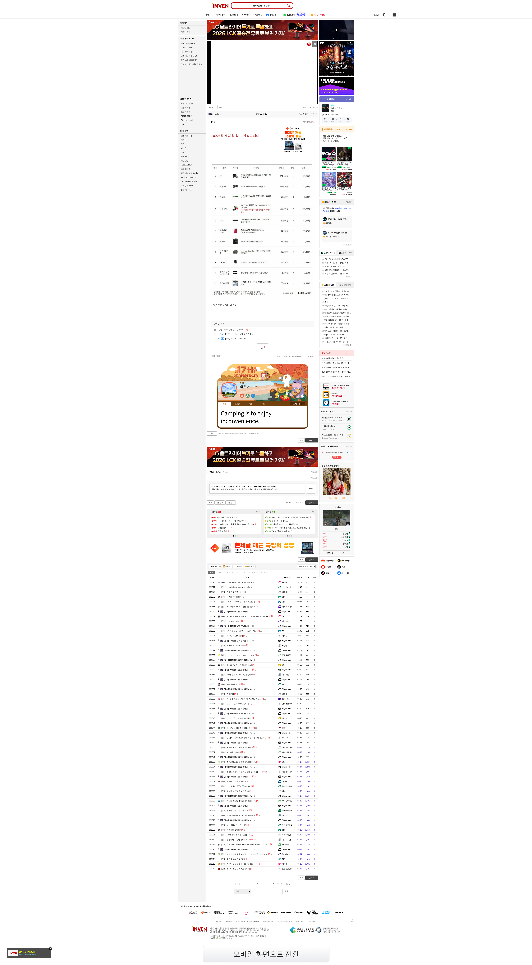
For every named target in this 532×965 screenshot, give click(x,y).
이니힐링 (247, 396)
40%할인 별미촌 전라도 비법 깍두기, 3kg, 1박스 (337, 363)
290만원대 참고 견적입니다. (238, 767)
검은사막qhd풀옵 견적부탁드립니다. (238, 762)
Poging (284, 645)
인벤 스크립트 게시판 (189, 60)
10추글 (239, 566)
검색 (287, 891)
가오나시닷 (286, 840)
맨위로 (300, 502)
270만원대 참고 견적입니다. (238, 650)
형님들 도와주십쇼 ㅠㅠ (233, 645)
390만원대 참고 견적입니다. (238, 679)
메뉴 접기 (297, 403)
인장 (224, 404)
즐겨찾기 (250, 566)
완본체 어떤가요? (231, 597)
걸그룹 (183, 148)
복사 (220, 107)
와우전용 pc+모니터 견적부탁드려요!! (239, 582)
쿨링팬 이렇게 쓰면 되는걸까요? (237, 747)
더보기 (253, 396)
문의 (228, 572)
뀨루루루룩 (286, 655)
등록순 (218, 472)
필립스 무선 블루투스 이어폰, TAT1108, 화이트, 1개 (337, 376)
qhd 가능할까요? (230, 684)
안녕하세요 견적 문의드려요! (235, 840)
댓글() (311, 122)
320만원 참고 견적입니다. (237, 641)
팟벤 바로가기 (186, 136)
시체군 (284, 636)
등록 (311, 488)
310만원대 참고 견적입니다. (238, 733)
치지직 (183, 140)
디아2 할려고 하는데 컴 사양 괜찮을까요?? (241, 699)
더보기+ (258, 512)
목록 (305, 122)
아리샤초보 (286, 621)
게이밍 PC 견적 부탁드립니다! (236, 718)
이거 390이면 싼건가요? (233, 825)
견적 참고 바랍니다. (236, 338)
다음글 (218, 503)
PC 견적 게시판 (187, 120)
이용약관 (239, 922)
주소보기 (212, 107)
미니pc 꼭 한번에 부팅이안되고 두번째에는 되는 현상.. (246, 616)
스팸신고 (300, 356)
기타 (266, 572)
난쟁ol (284, 592)
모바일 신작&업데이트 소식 (191, 64)
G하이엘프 (286, 854)
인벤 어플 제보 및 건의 (190, 56)
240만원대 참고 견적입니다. (238, 723)
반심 (284, 762)
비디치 (284, 616)
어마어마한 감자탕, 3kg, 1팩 (332, 358)
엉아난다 (285, 844)
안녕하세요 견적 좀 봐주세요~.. (230, 330)
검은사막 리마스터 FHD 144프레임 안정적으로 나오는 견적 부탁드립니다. (253, 844)
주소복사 (212, 434)
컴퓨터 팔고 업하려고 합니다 (235, 869)
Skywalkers (216, 114)
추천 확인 (310, 356)
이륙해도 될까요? (231, 830)
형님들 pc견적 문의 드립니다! (236, 791)
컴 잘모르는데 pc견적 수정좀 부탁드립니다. (241, 772)
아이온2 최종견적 (231, 752)
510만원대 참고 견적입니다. (238, 777)
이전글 (229, 503)
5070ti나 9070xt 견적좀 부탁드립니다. (239, 602)
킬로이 (284, 859)
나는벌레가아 (287, 747)
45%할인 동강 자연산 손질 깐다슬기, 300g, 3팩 (337, 367)
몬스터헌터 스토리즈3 (189, 177)
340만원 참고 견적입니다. (237, 713)
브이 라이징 (185, 169)
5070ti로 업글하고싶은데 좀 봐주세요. (239, 631)
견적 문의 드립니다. (232, 592)
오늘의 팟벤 (185, 112)
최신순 (225, 472)
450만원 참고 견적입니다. (237, 626)
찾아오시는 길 (300, 922)
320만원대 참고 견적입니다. (238, 796)
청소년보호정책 (268, 922)
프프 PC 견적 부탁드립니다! (235, 704)
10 (282, 884)
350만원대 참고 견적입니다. (238, 660)
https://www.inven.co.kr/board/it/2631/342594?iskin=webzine (238, 433)
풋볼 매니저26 (186, 190)
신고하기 (292, 356)
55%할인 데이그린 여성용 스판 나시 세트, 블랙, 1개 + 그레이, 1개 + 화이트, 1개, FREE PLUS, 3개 (337, 372)
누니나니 (285, 738)
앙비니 (284, 718)
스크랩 (284, 356)
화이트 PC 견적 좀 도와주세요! (236, 665)
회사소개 (219, 922)
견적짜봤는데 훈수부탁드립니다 (236, 587)
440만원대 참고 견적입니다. (238, 611)
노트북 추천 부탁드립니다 (234, 781)
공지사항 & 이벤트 (188, 43)
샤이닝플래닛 (287, 752)
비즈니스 (229, 922)
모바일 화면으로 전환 (266, 954)
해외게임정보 (186, 156)
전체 (211, 572)
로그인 (376, 15)
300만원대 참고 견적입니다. (238, 757)
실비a (284, 815)
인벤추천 (255, 572)
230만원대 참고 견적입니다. (238, 849)
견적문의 (227, 694)
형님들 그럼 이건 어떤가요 (234, 811)
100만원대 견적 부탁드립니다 (235, 835)
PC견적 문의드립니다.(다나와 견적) (238, 815)
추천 (237, 572)
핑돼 (284, 597)
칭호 (263, 404)
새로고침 (314, 472)
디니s (284, 791)
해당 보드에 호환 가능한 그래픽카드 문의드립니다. (244, 854)
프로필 (237, 404)
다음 (287, 884)
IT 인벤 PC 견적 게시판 (309, 107)
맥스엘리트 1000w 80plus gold (236, 786)
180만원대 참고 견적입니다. (238, 820)
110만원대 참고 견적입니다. (238, 743)
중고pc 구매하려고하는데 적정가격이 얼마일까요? (244, 738)
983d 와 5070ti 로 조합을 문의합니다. (239, 607)
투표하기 (336, 457)
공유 (278, 356)
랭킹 (250, 404)
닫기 (50, 948)
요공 (284, 728)
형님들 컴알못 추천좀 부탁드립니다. (238, 801)
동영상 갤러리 (186, 47)
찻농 (284, 602)
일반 (220, 572)
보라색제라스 (287, 587)
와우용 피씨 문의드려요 (233, 859)
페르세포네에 (287, 607)
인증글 (227, 566)
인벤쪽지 (242, 396)
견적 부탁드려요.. (231, 621)
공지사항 (312, 922)
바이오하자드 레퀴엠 (189, 181)
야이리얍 (285, 675)
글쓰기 (311, 560)
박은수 (284, 864)
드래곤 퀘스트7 (187, 186)
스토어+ (349, 130)
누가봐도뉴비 (287, 786)
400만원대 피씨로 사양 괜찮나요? (237, 675)
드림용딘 (285, 699)
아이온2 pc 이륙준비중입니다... (236, 728)
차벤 (182, 144)
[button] (233, 536)
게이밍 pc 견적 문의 (232, 636)
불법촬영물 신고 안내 (284, 922)
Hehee (284, 781)
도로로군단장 (287, 869)
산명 (284, 665)
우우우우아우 (287, 801)
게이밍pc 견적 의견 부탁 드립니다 (237, 655)
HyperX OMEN (186, 165)
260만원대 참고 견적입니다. (238, 709)
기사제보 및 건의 (187, 52)
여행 (182, 152)
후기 (245, 572)
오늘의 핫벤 (185, 108)
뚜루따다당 (286, 835)
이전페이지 (289, 502)
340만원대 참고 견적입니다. (238, 689)
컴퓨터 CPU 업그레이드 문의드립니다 (239, 864)
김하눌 (284, 582)
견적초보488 (287, 704)
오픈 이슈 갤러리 (187, 103)
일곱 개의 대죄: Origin (189, 173)
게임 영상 (184, 161)
